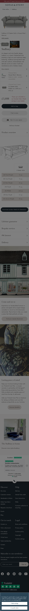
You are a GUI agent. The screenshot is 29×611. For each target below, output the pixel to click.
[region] (14, 601)
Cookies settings (14, 603)
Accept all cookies (14, 608)
